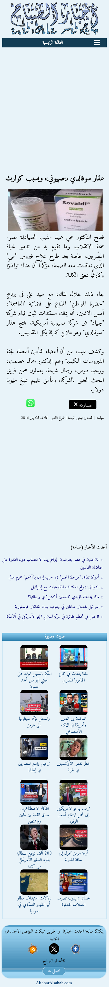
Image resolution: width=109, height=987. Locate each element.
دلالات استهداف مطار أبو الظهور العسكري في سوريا (34, 904)
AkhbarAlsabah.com (54, 983)
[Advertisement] (54, 105)
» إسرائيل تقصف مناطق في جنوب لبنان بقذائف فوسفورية (59, 607)
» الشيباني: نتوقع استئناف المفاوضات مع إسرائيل (67, 587)
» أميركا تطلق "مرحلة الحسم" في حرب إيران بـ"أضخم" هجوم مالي (55, 577)
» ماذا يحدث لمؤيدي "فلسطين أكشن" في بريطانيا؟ (65, 597)
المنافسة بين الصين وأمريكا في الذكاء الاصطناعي (73, 725)
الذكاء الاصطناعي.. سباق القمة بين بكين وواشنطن (34, 815)
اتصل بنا (54, 971)
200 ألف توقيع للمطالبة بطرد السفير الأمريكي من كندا (34, 860)
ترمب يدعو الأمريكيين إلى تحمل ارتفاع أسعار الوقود (73, 815)
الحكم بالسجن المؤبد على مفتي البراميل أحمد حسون (34, 680)
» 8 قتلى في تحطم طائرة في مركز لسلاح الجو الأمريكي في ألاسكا (54, 617)
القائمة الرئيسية (52, 43)
